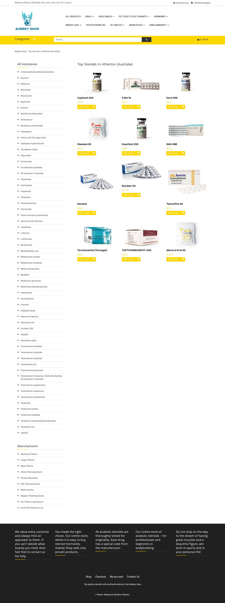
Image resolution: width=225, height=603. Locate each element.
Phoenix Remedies (29, 478)
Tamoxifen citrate (28, 340)
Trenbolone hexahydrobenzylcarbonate (38, 421)
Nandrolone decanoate (31, 281)
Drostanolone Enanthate (31, 167)
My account (116, 576)
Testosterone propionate (32, 370)
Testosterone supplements (33, 385)
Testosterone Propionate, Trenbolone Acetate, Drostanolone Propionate (41, 377)
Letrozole (25, 233)
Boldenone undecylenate (32, 125)
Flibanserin (26, 197)
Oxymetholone (27, 298)
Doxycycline (26, 161)
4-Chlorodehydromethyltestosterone (37, 72)
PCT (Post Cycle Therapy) (133, 16)
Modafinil (25, 275)
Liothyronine (26, 239)
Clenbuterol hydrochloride (32, 143)
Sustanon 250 (27, 328)
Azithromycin (26, 119)
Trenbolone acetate (29, 409)
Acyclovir (25, 78)
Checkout (100, 576)
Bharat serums (27, 490)
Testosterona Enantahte (31, 346)
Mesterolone (26, 245)
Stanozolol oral (27, 322)
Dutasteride (26, 179)
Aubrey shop (20, 51)
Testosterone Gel (96, 25)
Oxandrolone (26, 292)
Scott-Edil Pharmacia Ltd (32, 508)
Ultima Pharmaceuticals (31, 472)
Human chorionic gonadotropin (34, 215)
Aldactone (25, 84)
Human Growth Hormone (32, 221)
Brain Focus (135, 25)
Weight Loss (72, 25)
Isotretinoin (26, 227)
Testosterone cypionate (31, 352)
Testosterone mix (29, 364)
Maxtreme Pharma (29, 454)
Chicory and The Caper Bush (33, 137)
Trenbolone (26, 403)
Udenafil (24, 433)
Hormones (159, 16)
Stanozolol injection (29, 316)
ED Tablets (116, 25)
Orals (88, 16)
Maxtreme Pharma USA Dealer (28, 2)
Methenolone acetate (30, 257)
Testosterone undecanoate (33, 397)
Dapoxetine (26, 155)
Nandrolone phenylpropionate (34, 286)
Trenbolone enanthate (30, 415)
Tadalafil (24, 334)
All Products (73, 16)
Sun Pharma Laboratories (32, 502)
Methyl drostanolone (30, 269)
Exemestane (26, 185)
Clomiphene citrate (29, 149)
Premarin (25, 304)
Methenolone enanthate (31, 263)
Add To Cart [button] (84, 107)
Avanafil (24, 108)
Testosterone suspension (32, 391)
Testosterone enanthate (31, 358)
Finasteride (26, 191)
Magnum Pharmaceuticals (32, 496)
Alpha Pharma (27, 466)
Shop (89, 576)
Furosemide (26, 209)
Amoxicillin (25, 90)
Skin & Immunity (158, 25)
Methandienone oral (30, 251)
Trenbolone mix (28, 427)
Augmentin (25, 102)
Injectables (105, 16)
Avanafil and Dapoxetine (31, 113)
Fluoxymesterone (28, 203)
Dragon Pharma (28, 460)
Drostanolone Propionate (32, 173)
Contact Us (133, 576)
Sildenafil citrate (28, 310)
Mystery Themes (121, 594)
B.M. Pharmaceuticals (30, 484)
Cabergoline (26, 131)
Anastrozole (26, 96)
